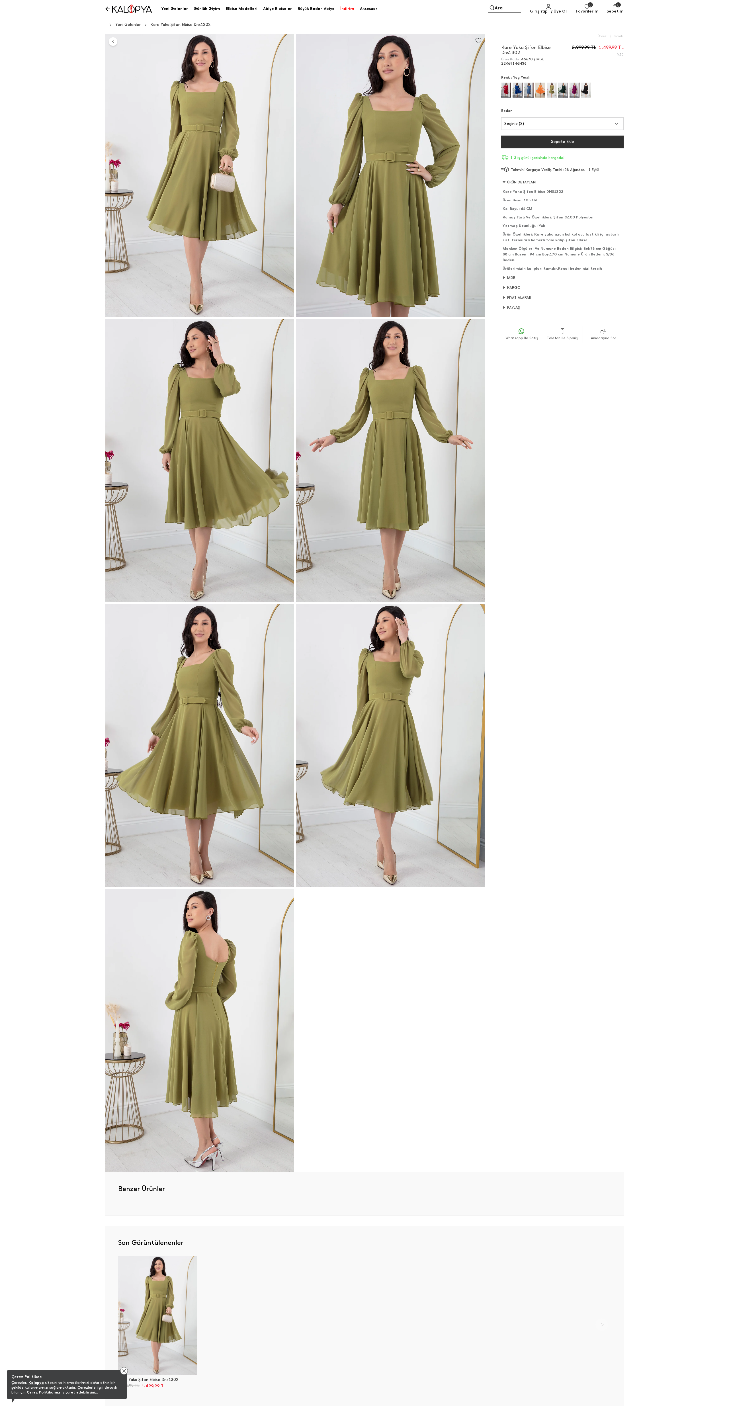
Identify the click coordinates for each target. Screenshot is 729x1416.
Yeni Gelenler (128, 24)
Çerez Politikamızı (44, 1392)
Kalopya (36, 1382)
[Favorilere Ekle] (478, 40)
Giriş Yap (539, 11)
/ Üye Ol (559, 11)
